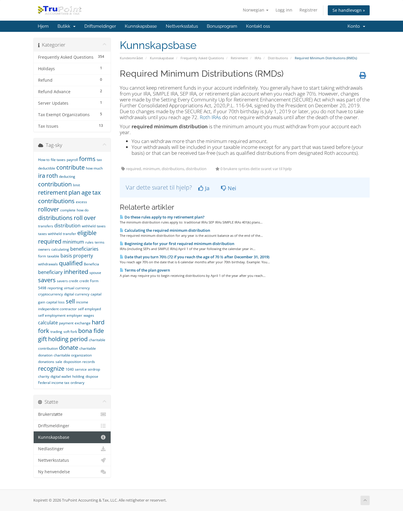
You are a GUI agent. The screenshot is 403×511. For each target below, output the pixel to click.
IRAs (258, 58)
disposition (72, 361)
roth (52, 176)
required (49, 241)
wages (88, 315)
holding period (68, 339)
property (83, 255)
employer (74, 315)
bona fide (91, 331)
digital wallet (60, 376)
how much (94, 168)
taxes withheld (50, 233)
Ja (206, 188)
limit (76, 185)
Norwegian (254, 10)
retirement (52, 192)
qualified (71, 263)
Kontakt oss (258, 26)
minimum (73, 242)
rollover (48, 209)
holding (78, 376)
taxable (53, 256)
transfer (69, 233)
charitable (87, 348)
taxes (101, 226)
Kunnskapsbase (141, 26)
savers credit (67, 280)
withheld (89, 226)
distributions (55, 218)
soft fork (70, 331)
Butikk (65, 26)
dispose (92, 376)
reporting (55, 287)
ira (41, 176)
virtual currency (77, 287)
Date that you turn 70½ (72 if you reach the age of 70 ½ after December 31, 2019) (196, 256)
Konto (355, 26)
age (86, 192)
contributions (56, 201)
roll (78, 218)
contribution (55, 184)
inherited (76, 272)
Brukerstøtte (50, 414)
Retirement (239, 58)
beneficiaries (84, 249)
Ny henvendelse (54, 471)
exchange (83, 323)
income (82, 302)
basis (66, 255)
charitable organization (73, 355)
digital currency (76, 294)
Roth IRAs (210, 117)
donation (45, 355)
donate (68, 347)
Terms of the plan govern (147, 270)
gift (42, 339)
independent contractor (57, 308)
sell (70, 301)
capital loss (55, 302)
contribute (70, 167)
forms (87, 159)
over (90, 218)
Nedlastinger (51, 448)
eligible (86, 233)
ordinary (77, 382)
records (88, 361)
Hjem (43, 26)
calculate (48, 322)
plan (74, 192)
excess (81, 201)
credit (84, 280)
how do (83, 210)
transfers (45, 226)
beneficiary (50, 272)
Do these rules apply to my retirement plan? (164, 217)
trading (56, 331)
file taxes (58, 159)
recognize (51, 368)
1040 (69, 369)
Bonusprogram (222, 26)
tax (96, 192)
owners (44, 249)
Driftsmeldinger (100, 26)
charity (43, 376)
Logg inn (284, 10)
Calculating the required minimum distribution (167, 230)
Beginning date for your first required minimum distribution (179, 243)
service (81, 369)
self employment (51, 315)
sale (58, 361)
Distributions (278, 58)
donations (46, 361)
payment (66, 323)
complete (68, 210)
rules (89, 242)
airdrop (94, 369)
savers (47, 280)
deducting (67, 176)
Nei (231, 188)
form (42, 256)
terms (99, 242)
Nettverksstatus (182, 26)
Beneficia (91, 264)
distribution (67, 225)
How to (44, 159)
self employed (89, 308)
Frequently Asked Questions (202, 58)
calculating (60, 249)
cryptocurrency (50, 294)
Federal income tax (53, 382)
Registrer (308, 10)
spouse (95, 272)
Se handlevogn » (348, 10)
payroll (72, 159)
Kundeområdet (131, 58)
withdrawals (48, 264)
